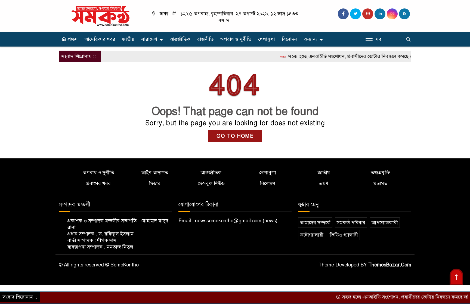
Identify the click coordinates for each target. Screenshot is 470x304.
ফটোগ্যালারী (311, 235)
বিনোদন (289, 39)
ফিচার (154, 183)
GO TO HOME (235, 136)
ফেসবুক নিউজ (211, 183)
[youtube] (392, 13)
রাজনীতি (205, 39)
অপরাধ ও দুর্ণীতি (235, 39)
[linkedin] (380, 13)
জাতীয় (128, 39)
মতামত (380, 183)
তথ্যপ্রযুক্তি (380, 173)
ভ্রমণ (323, 183)
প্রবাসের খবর (98, 183)
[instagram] (367, 13)
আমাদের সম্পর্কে (315, 223)
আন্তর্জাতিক (180, 39)
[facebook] (343, 13)
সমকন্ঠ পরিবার (351, 223)
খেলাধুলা (266, 39)
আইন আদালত (154, 173)
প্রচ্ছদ (72, 39)
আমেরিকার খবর (100, 39)
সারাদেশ (149, 39)
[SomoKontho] (100, 16)
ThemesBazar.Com (389, 265)
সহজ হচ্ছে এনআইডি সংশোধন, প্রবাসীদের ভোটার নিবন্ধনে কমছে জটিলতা (350, 56)
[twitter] (355, 13)
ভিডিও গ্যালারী (344, 235)
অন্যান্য (310, 39)
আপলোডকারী (385, 223)
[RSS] (404, 13)
